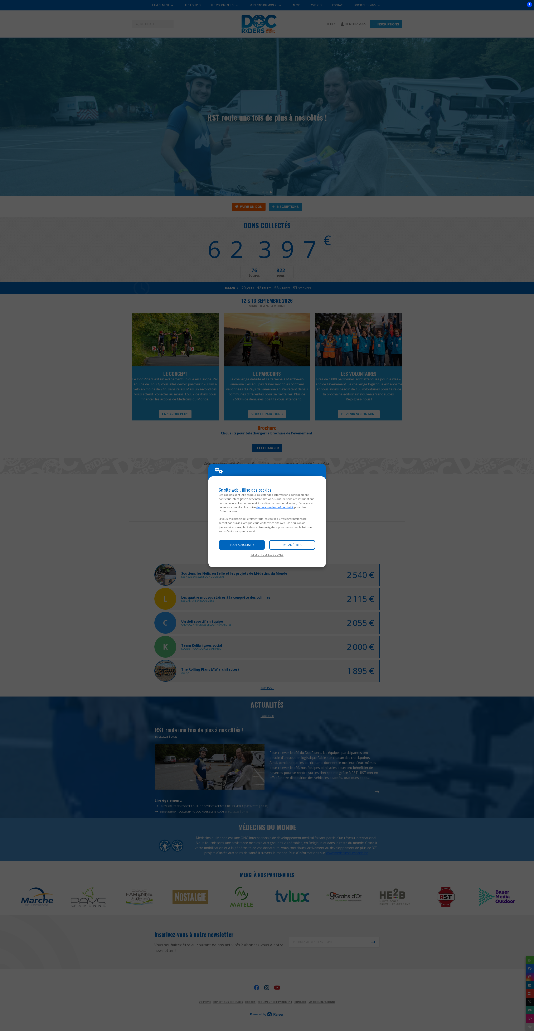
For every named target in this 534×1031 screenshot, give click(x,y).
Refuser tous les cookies (267, 554)
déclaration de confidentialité (274, 507)
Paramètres (292, 544)
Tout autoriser (242, 544)
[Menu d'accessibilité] (529, 4)
